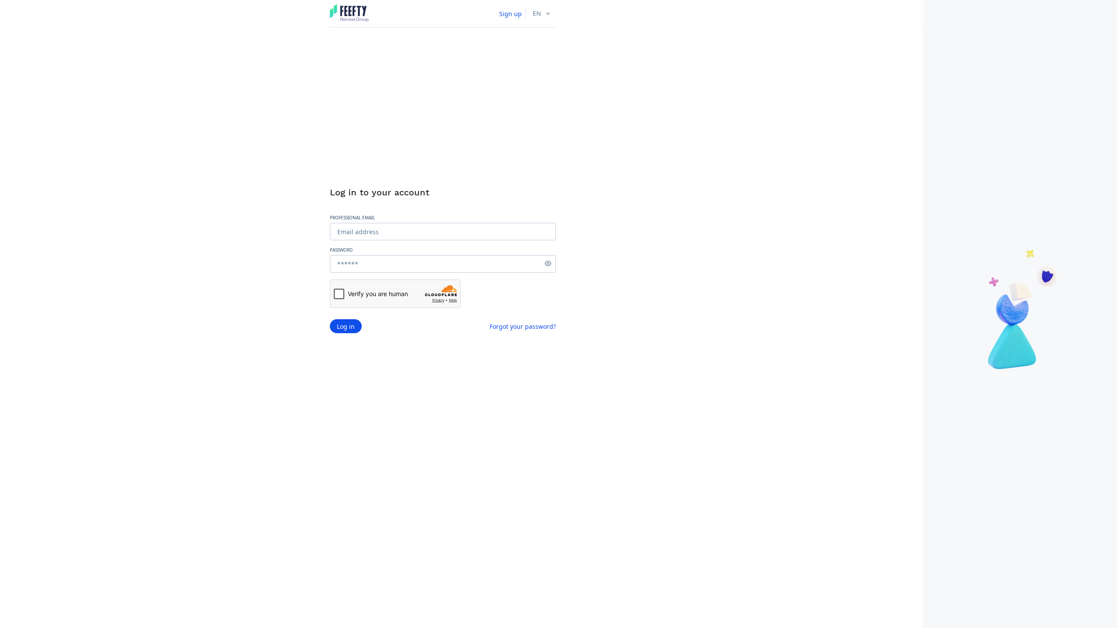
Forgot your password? (523, 326)
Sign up (510, 14)
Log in (346, 326)
